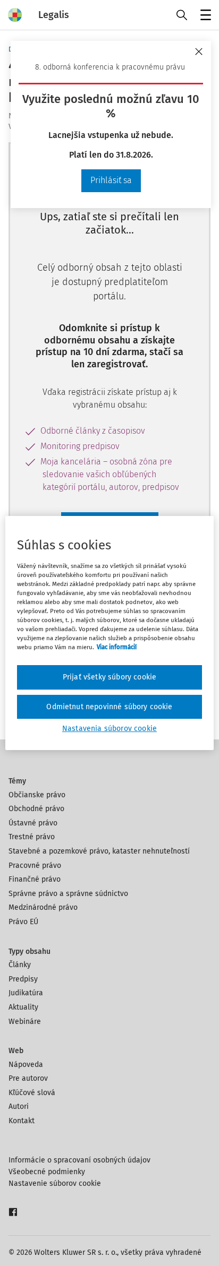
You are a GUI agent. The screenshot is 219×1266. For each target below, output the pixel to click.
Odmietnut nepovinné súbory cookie (109, 706)
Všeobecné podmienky (47, 1171)
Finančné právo (35, 879)
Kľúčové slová (32, 1092)
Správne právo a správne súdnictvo (68, 893)
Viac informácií (117, 647)
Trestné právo (32, 836)
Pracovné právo (35, 865)
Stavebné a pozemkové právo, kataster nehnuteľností (99, 851)
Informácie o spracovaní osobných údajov (79, 1160)
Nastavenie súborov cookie (55, 1183)
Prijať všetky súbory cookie (109, 677)
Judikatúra (26, 992)
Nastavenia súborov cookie (109, 728)
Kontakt (22, 1120)
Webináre (25, 1021)
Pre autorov (28, 1078)
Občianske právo (37, 794)
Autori (19, 1106)
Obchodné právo (36, 808)
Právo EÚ (23, 921)
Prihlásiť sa (111, 180)
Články (20, 964)
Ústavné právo (33, 823)
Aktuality (23, 1007)
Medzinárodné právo (43, 907)
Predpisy (23, 979)
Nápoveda (26, 1064)
